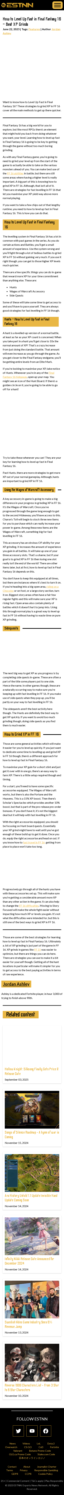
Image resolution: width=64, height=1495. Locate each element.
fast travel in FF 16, (34, 842)
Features (34, 29)
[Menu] (57, 5)
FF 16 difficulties (29, 905)
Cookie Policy (45, 1473)
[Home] (17, 5)
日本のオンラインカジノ (32, 1457)
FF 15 (37, 949)
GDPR (14, 1473)
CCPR (28, 1473)
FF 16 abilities (15, 173)
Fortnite (54, 1447)
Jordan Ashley (16, 983)
